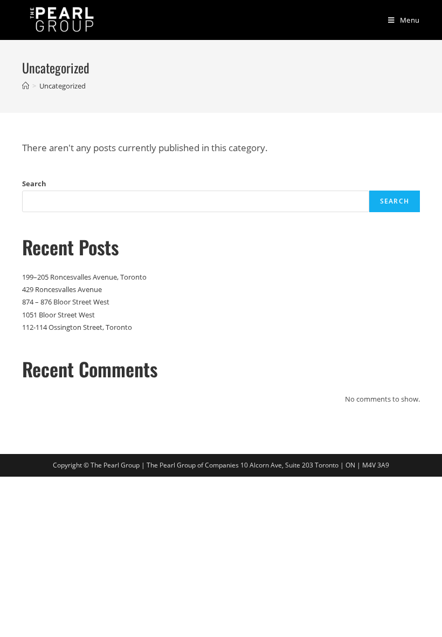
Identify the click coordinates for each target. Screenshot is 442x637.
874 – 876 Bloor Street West (65, 302)
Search (34, 183)
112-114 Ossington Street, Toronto (77, 327)
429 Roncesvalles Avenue (62, 289)
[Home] (25, 86)
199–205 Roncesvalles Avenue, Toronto (84, 277)
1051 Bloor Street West (58, 315)
